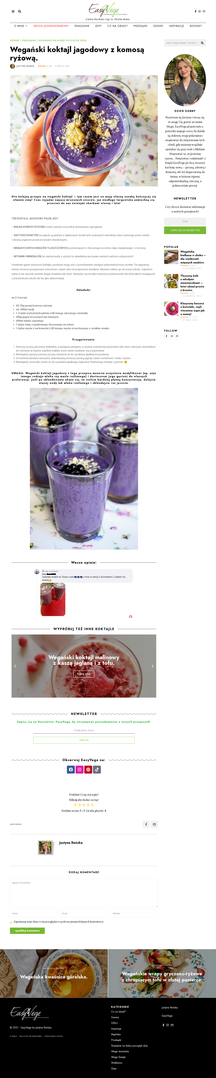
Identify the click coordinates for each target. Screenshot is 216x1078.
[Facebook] (195, 11)
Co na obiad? (117, 26)
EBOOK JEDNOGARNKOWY (51, 26)
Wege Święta (118, 1057)
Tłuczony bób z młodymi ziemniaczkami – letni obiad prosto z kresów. (192, 283)
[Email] (204, 11)
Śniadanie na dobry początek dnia (62, 40)
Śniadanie (81, 26)
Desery (158, 26)
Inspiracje (176, 26)
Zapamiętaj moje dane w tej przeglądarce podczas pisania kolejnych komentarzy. (59, 921)
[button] (82, 695)
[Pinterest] (88, 770)
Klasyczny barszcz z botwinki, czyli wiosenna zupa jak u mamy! (192, 308)
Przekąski (140, 26)
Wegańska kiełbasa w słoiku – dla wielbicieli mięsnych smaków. (193, 257)
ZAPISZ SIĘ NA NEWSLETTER (185, 230)
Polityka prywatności (30, 1036)
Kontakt (196, 26)
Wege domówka (120, 1051)
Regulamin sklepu (54, 1036)
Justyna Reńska (25, 66)
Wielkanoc (116, 1063)
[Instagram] (199, 11)
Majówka (115, 1034)
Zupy (98, 26)
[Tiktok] (97, 770)
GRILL (114, 1023)
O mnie (19, 26)
